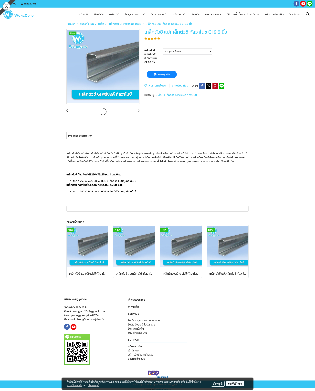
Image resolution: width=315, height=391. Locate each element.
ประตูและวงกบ (133, 14)
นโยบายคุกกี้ (93, 385)
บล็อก (194, 14)
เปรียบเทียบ (181, 85)
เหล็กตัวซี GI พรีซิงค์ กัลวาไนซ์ (180, 95)
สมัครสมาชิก (29, 3)
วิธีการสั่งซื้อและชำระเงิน (242, 14)
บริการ (177, 14)
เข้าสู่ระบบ (11, 3)
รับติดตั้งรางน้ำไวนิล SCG (141, 324)
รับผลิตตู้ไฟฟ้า (136, 329)
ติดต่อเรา (294, 14)
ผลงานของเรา (213, 14)
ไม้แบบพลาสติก (158, 14)
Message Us (163, 74)
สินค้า (98, 14)
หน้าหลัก (84, 14)
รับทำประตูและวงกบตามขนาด (144, 320)
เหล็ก (112, 14)
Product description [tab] (80, 136)
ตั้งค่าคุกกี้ (217, 383)
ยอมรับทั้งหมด (235, 383)
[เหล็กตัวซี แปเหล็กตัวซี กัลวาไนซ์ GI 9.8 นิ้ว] (103, 66)
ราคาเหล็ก (133, 307)
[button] (307, 14)
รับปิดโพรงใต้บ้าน (137, 333)
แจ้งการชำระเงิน (274, 14)
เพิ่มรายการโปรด (156, 85)
